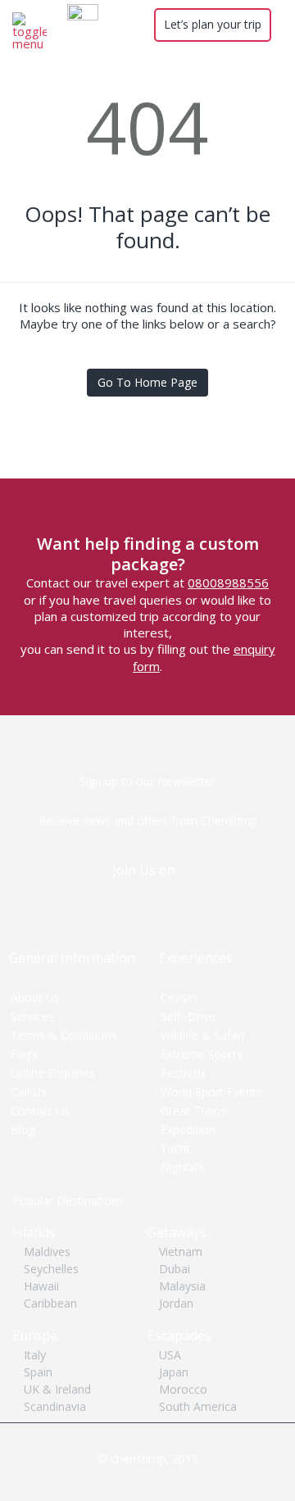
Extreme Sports (202, 1054)
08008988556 (228, 582)
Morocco (183, 1389)
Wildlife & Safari (202, 1035)
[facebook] (135, 898)
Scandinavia (55, 1406)
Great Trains (193, 1110)
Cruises (180, 997)
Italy (35, 1355)
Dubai (174, 1269)
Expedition (188, 1129)
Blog (23, 1129)
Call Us (29, 1092)
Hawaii (41, 1286)
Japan (173, 1372)
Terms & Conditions (64, 1035)
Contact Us (40, 1110)
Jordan (176, 1303)
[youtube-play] (163, 898)
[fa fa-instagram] (191, 898)
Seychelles (51, 1269)
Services (32, 1016)
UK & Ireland (57, 1389)
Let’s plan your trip (212, 24)
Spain (38, 1372)
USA (170, 1355)
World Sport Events (211, 1092)
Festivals (183, 1073)
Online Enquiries (53, 1073)
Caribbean (50, 1303)
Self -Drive (188, 1016)
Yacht (175, 1148)
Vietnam (180, 1251)
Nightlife (183, 1167)
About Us (35, 997)
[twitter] (107, 898)
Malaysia (182, 1286)
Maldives (47, 1251)
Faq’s (24, 1054)
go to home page (147, 382)
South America (198, 1406)
